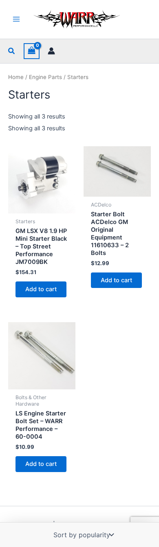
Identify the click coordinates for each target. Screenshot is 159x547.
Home (16, 77)
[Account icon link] (51, 51)
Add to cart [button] (41, 289)
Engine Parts (45, 77)
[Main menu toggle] (16, 19)
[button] (11, 51)
